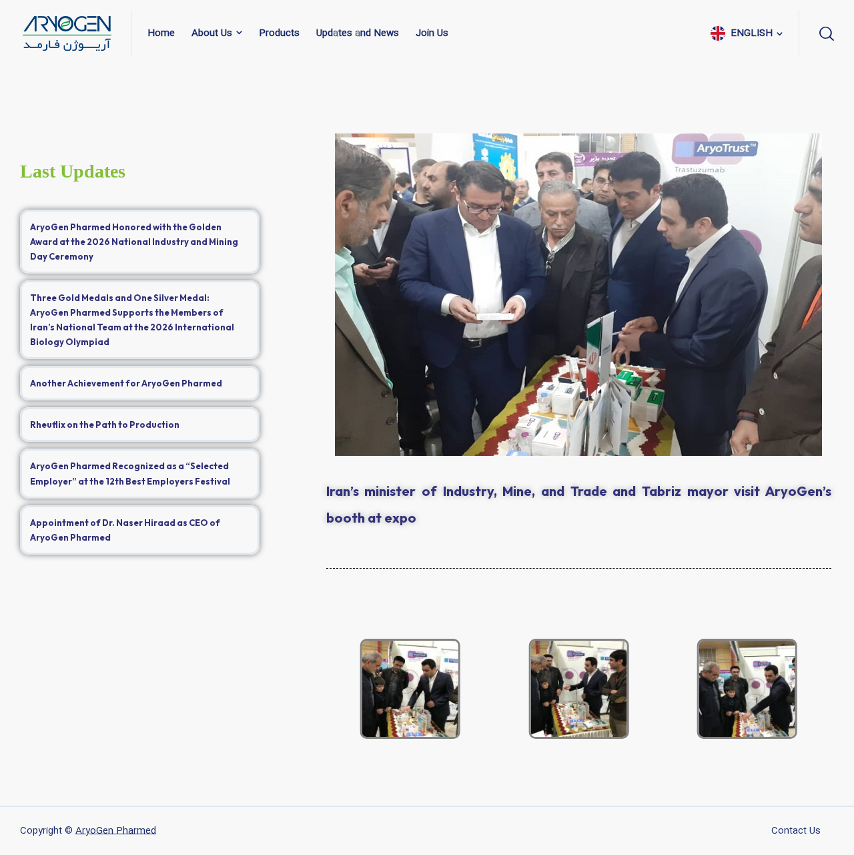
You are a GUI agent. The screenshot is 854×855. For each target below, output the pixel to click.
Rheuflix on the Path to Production (104, 424)
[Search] (824, 33)
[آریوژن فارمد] (67, 33)
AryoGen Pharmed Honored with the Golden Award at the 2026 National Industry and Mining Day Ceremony (134, 242)
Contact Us (796, 831)
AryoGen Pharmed (115, 831)
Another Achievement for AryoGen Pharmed (126, 383)
